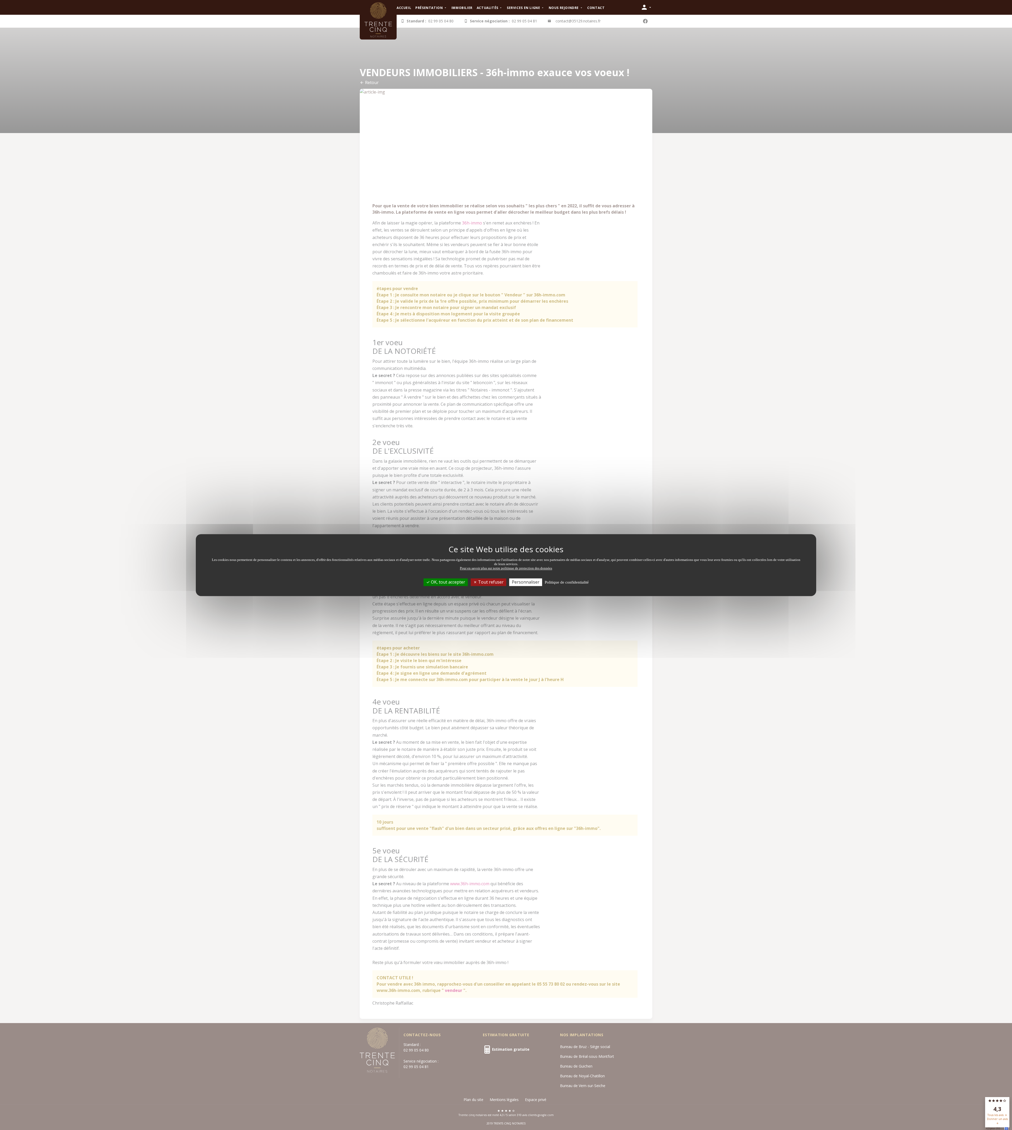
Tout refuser (490, 582)
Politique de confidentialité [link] (567, 582)
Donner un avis (997, 1119)
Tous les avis (995, 1115)
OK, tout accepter (447, 582)
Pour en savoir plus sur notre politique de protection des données (506, 568)
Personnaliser (525, 582)
